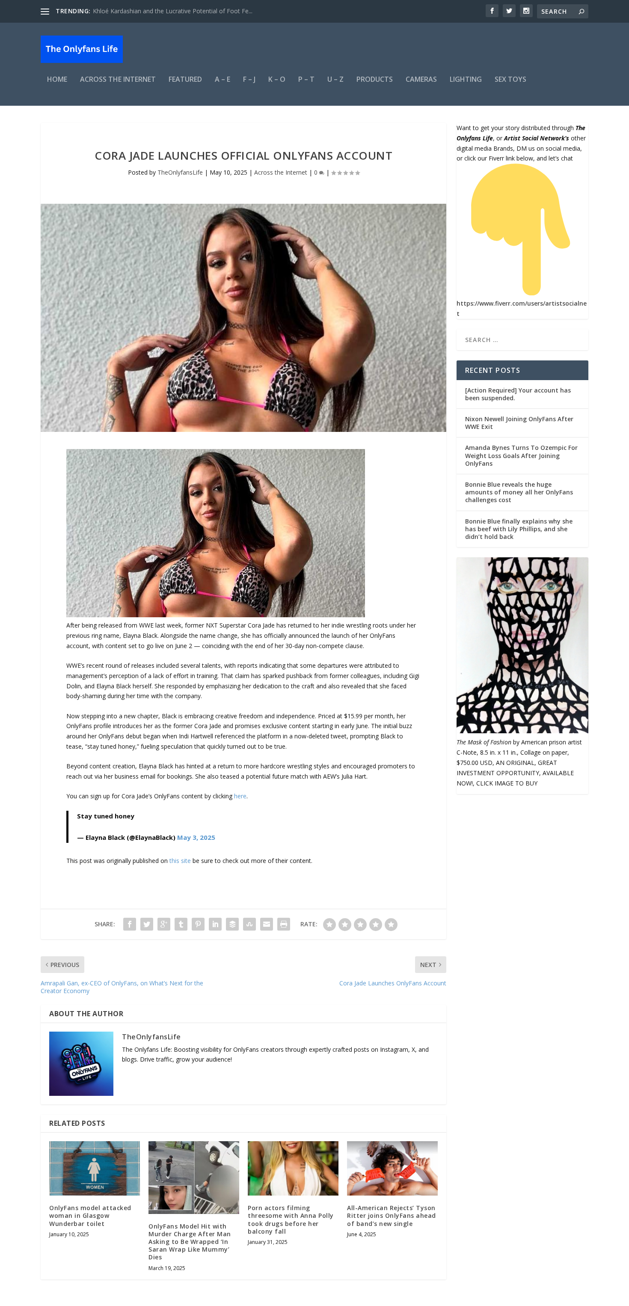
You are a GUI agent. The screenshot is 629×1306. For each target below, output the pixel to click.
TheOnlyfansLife (180, 172)
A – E (222, 80)
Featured (185, 80)
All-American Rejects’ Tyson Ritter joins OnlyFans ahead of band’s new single (391, 1215)
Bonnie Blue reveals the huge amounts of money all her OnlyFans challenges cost (519, 492)
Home (57, 80)
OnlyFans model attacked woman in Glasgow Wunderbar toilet (90, 1215)
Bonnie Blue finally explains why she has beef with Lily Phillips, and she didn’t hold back (519, 529)
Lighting (466, 80)
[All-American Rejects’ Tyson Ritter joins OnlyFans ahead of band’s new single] (392, 1168)
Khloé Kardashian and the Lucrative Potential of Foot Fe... (172, 11)
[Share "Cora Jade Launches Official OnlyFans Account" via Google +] (163, 924)
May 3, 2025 (196, 837)
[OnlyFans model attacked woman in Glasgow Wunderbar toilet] (94, 1168)
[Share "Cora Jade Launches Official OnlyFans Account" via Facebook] (129, 924)
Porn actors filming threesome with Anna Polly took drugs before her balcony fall (291, 1219)
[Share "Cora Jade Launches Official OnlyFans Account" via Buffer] (232, 924)
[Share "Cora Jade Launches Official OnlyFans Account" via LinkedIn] (215, 924)
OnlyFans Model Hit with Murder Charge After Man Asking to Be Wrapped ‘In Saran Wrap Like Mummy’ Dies (189, 1241)
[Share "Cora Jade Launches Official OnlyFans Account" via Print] (283, 924)
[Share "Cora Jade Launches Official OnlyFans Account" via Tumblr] (181, 924)
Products (374, 80)
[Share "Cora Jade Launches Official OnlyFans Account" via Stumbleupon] (249, 924)
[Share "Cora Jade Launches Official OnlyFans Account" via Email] (266, 924)
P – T (306, 80)
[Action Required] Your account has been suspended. (518, 394)
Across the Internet (118, 80)
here (240, 796)
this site (180, 861)
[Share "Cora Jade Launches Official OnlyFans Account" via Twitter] (146, 924)
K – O (276, 80)
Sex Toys (510, 80)
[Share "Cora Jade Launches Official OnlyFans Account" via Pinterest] (198, 924)
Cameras (421, 80)
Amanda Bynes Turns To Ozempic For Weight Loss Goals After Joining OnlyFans (521, 455)
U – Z (335, 80)
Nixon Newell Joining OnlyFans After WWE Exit (519, 423)
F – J (249, 80)
